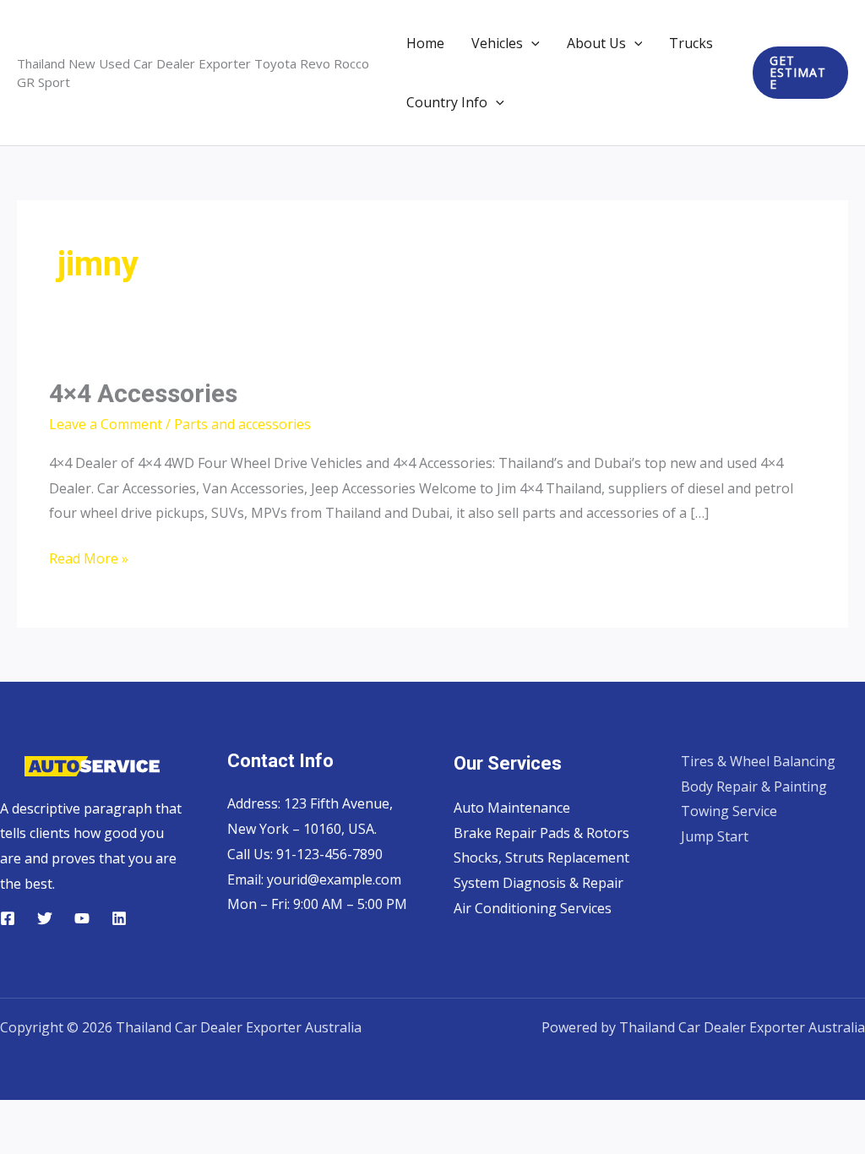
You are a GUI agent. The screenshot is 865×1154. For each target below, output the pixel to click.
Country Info (446, 102)
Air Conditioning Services (533, 908)
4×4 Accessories (143, 393)
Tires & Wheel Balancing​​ (758, 761)
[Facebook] (7, 918)
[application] (531, 43)
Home (425, 43)
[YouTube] (82, 918)
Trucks (691, 43)
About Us (596, 43)
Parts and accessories (242, 424)
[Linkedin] (119, 918)
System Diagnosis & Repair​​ (538, 883)
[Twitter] (44, 918)
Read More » (88, 560)
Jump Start (714, 836)
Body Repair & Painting (754, 786)
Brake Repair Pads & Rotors (541, 833)
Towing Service (729, 811)
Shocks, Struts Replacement (541, 857)
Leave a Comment (105, 424)
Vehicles (497, 43)
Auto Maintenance (512, 807)
